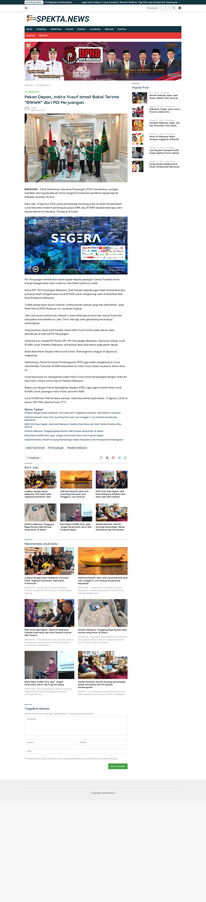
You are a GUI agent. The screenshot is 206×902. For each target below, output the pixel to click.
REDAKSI (109, 29)
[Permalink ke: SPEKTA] (27, 108)
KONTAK (122, 29)
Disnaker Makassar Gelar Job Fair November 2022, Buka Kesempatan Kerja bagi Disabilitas (164, 124)
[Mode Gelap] (179, 8)
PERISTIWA (56, 29)
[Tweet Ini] (107, 458)
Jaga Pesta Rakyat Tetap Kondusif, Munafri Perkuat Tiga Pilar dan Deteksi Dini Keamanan (95, 2)
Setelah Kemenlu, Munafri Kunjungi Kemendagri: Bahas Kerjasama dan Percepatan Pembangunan (74, 439)
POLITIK (69, 29)
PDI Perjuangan (56, 447)
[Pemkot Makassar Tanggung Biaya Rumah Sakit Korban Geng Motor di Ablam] (41, 512)
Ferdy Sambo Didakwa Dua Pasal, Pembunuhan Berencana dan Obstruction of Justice (165, 165)
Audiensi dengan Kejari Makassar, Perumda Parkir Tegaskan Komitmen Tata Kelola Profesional (72, 412)
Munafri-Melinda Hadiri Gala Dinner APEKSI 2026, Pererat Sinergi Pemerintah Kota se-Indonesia (163, 97)
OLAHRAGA (95, 29)
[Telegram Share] (119, 458)
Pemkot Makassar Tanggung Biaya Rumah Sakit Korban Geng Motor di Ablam (65, 431)
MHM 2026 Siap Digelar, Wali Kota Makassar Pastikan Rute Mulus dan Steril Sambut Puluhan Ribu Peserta (73, 425)
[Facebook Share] (101, 458)
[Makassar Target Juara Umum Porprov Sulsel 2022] (137, 111)
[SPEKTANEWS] (58, 18)
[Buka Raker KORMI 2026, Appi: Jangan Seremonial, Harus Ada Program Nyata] (76, 512)
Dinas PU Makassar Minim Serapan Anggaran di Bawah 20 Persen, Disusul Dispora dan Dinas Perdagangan (165, 138)
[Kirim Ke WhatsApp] (125, 458)
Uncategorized (32, 91)
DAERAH (81, 29)
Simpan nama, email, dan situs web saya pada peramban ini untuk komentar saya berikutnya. (72, 758)
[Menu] (27, 8)
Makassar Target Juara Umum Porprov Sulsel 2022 (165, 110)
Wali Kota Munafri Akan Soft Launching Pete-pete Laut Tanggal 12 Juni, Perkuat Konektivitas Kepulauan (71, 418)
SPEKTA (34, 108)
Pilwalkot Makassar (77, 447)
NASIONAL (41, 29)
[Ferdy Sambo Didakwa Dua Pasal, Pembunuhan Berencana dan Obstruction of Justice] (137, 166)
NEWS (29, 29)
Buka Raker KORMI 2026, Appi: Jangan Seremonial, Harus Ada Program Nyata (64, 435)
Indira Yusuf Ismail (35, 447)
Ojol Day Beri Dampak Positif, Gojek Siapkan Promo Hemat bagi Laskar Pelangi (164, 152)
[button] (174, 7)
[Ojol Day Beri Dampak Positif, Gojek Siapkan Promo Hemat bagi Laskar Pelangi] (137, 152)
